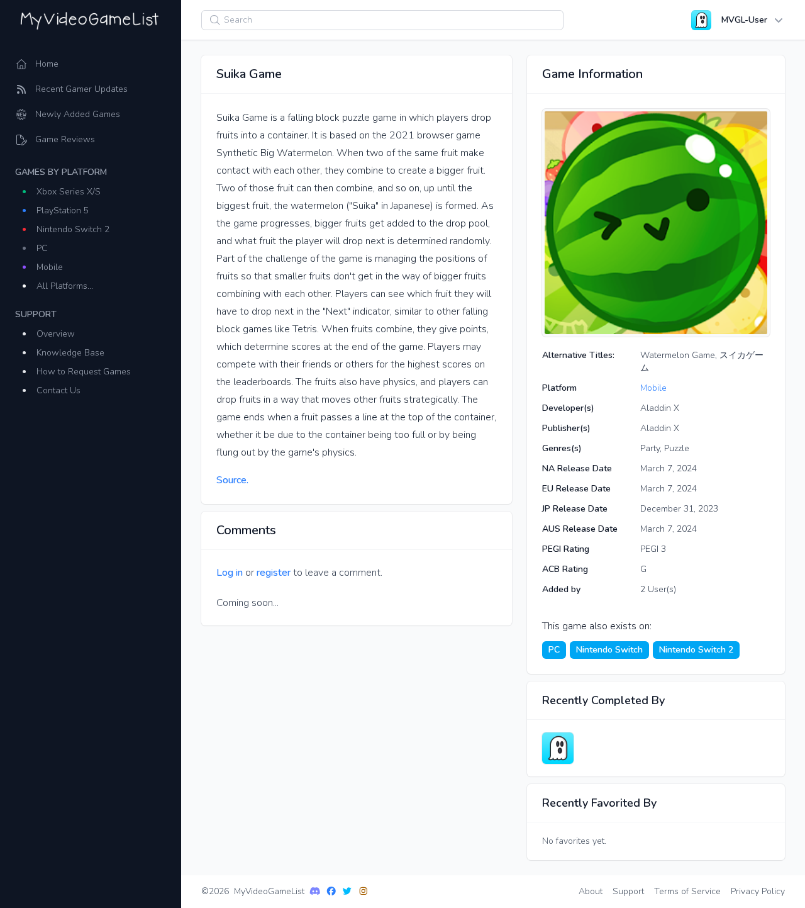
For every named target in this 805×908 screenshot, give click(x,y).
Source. (232, 480)
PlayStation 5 (62, 210)
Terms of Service (687, 891)
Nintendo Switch (609, 650)
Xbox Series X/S (68, 192)
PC (42, 248)
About (590, 891)
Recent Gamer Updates (81, 89)
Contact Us (58, 390)
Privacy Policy (758, 891)
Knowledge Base (70, 353)
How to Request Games (83, 372)
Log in (229, 573)
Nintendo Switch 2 (72, 229)
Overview (55, 334)
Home (46, 64)
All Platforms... (64, 286)
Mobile (49, 267)
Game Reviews (65, 139)
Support (628, 891)
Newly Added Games (77, 114)
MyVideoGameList (269, 891)
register (274, 573)
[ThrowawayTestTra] (558, 748)
